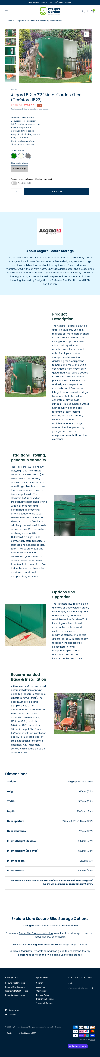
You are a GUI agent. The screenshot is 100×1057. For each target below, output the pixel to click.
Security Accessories (15, 995)
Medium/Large (19, 168)
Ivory (21, 156)
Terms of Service (44, 1003)
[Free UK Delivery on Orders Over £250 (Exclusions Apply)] (50, 2)
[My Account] (88, 11)
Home (11, 20)
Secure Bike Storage (15, 987)
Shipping (25, 109)
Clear (92, 1039)
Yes (25, 183)
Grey (28, 156)
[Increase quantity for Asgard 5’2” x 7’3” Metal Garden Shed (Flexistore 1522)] (20, 191)
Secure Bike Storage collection (36, 933)
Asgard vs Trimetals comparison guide (43, 951)
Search (39, 982)
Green (14, 156)
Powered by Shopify (52, 1027)
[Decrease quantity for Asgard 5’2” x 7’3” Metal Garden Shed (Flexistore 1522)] (13, 191)
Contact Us (42, 990)
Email (70, 983)
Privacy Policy (42, 995)
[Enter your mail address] (92, 988)
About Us (40, 987)
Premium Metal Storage (16, 990)
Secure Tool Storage (15, 982)
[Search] (83, 11)
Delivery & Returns (45, 998)
